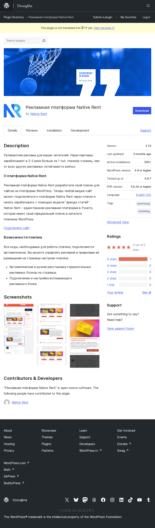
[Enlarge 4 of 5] (62, 351)
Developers (87, 444)
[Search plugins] (44, 40)
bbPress (11, 476)
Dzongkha (20, 500)
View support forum (120, 328)
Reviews (32, 130)
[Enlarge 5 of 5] (94, 309)
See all (146, 292)
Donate (124, 444)
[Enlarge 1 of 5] (28, 309)
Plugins (46, 444)
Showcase (49, 430)
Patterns (47, 450)
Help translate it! (104, 27)
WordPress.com (16, 463)
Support (145, 130)
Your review (115, 292)
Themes (47, 437)
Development (80, 130)
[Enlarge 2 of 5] (62, 309)
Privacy (9, 450)
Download (142, 110)
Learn (83, 430)
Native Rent (38, 114)
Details (12, 130)
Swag (123, 450)
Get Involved (126, 430)
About (8, 430)
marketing (144, 211)
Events (122, 437)
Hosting (9, 444)
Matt (9, 469)
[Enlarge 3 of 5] (62, 330)
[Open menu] (149, 5)
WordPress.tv (90, 450)
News (8, 437)
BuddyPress (14, 483)
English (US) (143, 194)
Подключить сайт (17, 228)
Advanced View (118, 222)
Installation (54, 130)
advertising (143, 203)
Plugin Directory (14, 17)
